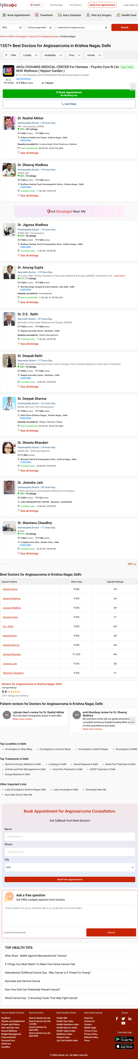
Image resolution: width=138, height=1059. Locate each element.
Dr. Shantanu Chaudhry (35, 523)
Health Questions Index (68, 1024)
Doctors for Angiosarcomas (43, 36)
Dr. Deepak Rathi (30, 356)
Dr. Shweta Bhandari (33, 443)
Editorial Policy (91, 1037)
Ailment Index (63, 1037)
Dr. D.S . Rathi (28, 314)
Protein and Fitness (10, 1024)
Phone (8, 844)
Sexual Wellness (9, 1031)
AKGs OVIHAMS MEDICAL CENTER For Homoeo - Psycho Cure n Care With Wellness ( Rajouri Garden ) (68, 69)
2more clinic (25, 545)
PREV (7, 564)
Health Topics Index (66, 1031)
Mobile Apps (90, 1027)
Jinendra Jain (10, 663)
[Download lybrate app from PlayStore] (124, 1041)
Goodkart (5, 1018)
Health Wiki (62, 1018)
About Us (88, 1018)
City (7, 859)
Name (8, 829)
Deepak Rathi (10, 635)
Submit (111, 932)
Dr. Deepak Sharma (32, 399)
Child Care (6, 1043)
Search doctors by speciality (37, 1028)
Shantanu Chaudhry (13, 673)
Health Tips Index (65, 1021)
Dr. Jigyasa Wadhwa (33, 225)
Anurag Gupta (10, 617)
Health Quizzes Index (67, 1027)
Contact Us (89, 1021)
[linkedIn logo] (130, 1020)
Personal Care (8, 1040)
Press (87, 1040)
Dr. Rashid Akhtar (30, 118)
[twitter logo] (123, 1020)
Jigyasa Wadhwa (12, 607)
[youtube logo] (123, 1024)
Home (3, 36)
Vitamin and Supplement (13, 1021)
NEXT (130, 564)
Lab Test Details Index (67, 1040)
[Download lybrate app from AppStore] (124, 1048)
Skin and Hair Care (10, 1027)
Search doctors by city (39, 1018)
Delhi (10, 36)
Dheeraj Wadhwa (12, 598)
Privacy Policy (90, 1034)
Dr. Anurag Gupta (30, 267)
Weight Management (11, 1034)
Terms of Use (90, 1031)
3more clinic (25, 418)
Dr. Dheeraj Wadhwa (33, 165)
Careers (88, 1024)
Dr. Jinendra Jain (30, 483)
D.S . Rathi (8, 626)
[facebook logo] (117, 1020)
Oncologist (21, 36)
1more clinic (25, 140)
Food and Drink (8, 1037)
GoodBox (5, 1047)
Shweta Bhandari (12, 654)
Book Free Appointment (102, 5)
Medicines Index (64, 1034)
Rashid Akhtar (10, 589)
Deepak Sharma (11, 645)
